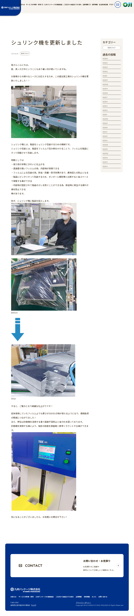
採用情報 (95, 4)
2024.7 (105, 132)
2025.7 (105, 97)
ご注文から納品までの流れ (72, 4)
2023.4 (105, 166)
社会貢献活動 (103, 4)
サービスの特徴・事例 (26, 597)
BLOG (94, 597)
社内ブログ (112, 48)
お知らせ (22, 4)
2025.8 (105, 93)
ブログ (111, 4)
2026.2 (105, 71)
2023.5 (105, 162)
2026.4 (105, 63)
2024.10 (105, 119)
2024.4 (105, 140)
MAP (33, 605)
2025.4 (105, 106)
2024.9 (105, 123)
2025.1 (105, 115)
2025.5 (105, 102)
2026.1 (105, 76)
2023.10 (105, 153)
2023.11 (105, 149)
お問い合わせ (102, 597)
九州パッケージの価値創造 (53, 4)
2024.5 (105, 136)
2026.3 (105, 67)
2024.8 (105, 128)
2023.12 (105, 145)
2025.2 (105, 110)
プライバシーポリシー (83, 603)
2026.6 (105, 58)
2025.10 (105, 84)
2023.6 (105, 158)
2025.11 (105, 80)
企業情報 (79, 597)
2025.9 (105, 89)
